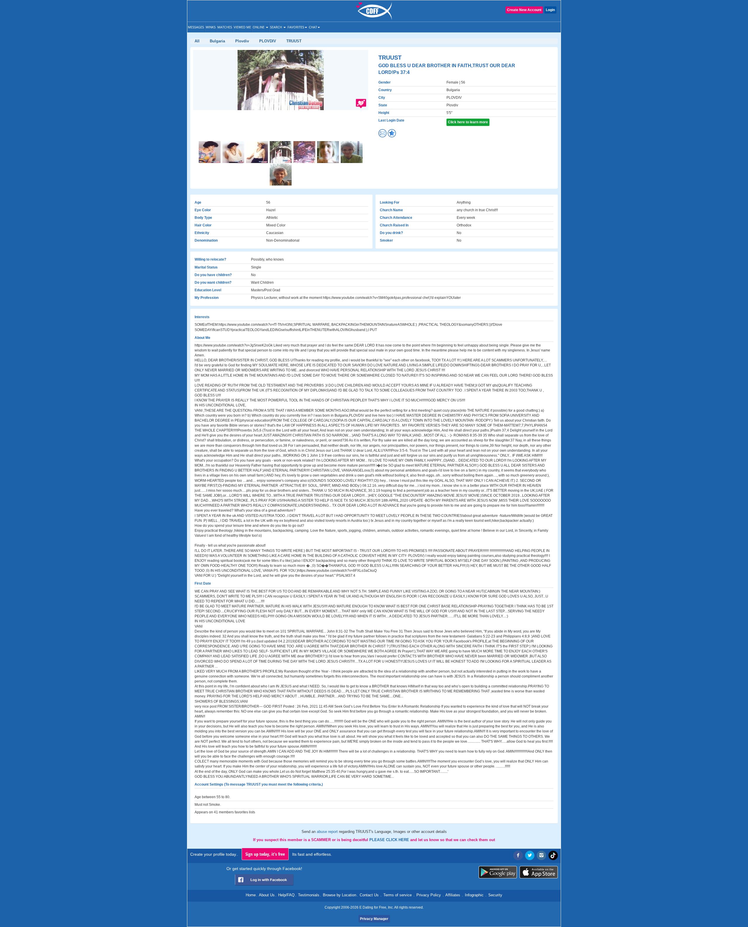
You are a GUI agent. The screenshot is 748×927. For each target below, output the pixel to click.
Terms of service (397, 895)
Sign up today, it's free (265, 854)
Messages (196, 27)
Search (276, 27)
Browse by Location (339, 895)
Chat (313, 27)
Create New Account (524, 10)
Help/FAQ (286, 895)
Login (550, 10)
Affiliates (452, 895)
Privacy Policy (428, 895)
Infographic (474, 895)
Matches (224, 27)
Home (251, 895)
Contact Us (369, 895)
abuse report (328, 831)
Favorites (296, 27)
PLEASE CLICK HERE (389, 840)
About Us (267, 895)
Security (495, 895)
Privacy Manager (374, 919)
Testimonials (308, 895)
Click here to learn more (468, 122)
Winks (211, 27)
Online (259, 27)
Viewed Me (242, 27)
